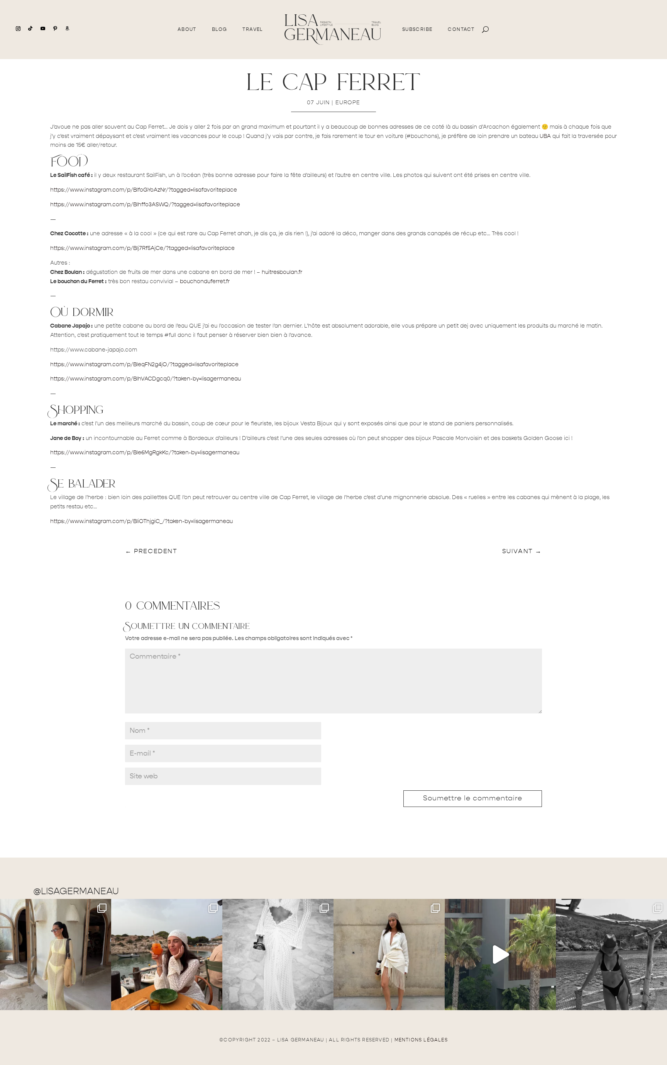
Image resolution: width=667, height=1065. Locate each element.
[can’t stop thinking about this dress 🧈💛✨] (500, 954)
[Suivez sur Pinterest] (55, 28)
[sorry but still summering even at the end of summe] (166, 954)
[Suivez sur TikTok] (30, 28)
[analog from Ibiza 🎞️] (278, 954)
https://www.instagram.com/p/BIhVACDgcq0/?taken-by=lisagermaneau (145, 378)
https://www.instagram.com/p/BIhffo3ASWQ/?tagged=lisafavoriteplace (145, 204)
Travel (252, 29)
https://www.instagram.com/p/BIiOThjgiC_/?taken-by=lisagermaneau (141, 521)
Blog (219, 29)
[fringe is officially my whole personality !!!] (389, 954)
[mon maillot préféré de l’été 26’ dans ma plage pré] (611, 954)
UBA (545, 136)
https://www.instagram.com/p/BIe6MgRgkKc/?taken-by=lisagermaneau (144, 452)
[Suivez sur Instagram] (18, 28)
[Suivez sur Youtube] (42, 28)
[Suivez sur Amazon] (67, 28)
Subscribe (417, 29)
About (187, 29)
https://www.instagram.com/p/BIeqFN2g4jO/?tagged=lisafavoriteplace (144, 364)
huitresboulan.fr (282, 272)
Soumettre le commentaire (472, 798)
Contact (461, 29)
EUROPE (347, 102)
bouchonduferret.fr (205, 281)
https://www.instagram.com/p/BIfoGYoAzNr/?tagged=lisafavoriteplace (143, 190)
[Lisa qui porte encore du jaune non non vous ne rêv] (55, 954)
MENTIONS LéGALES (421, 1040)
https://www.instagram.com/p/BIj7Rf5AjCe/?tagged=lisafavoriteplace (142, 248)
